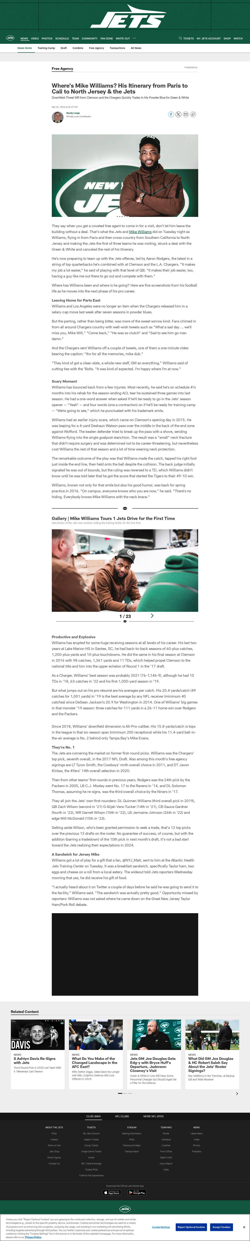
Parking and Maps (132, 1145)
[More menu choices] (134, 38)
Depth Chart (166, 1157)
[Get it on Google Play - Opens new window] (137, 1194)
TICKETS (91, 1127)
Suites (91, 1157)
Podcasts (196, 1151)
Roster (166, 1133)
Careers (54, 1139)
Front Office (166, 1151)
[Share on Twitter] (178, 116)
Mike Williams (140, 231)
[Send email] (186, 116)
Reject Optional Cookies (191, 1227)
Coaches (166, 1145)
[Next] (152, 615)
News (196, 1127)
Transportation (132, 1151)
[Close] (244, 1227)
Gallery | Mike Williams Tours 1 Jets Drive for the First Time (113, 518)
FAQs (54, 1133)
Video (196, 1139)
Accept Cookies (221, 1227)
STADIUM (131, 1127)
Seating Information (131, 1133)
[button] (125, 954)
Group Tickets (91, 1145)
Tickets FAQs (91, 1169)
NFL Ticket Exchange (91, 1163)
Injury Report (166, 1163)
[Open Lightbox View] (125, 578)
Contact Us (54, 1163)
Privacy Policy (33, 1237)
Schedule (166, 1139)
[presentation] (237, 1094)
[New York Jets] (125, 1209)
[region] (125, 1227)
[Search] (180, 38)
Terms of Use (54, 1145)
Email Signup (54, 1157)
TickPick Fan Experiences (91, 1175)
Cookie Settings (161, 1227)
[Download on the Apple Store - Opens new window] (112, 1193)
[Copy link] (193, 114)
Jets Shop (54, 1151)
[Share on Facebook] (171, 116)
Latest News (196, 1133)
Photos (196, 1145)
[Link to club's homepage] (10, 38)
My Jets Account (91, 1133)
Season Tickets (91, 1139)
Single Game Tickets (91, 1151)
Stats (166, 1169)
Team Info (166, 1127)
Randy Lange (73, 113)
